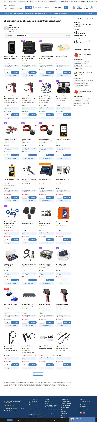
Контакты (47, 401)
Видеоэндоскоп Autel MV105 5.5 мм (27, 347)
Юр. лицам (44, 1)
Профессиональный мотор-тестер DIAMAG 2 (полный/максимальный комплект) (45, 97)
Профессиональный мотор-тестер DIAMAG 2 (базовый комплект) (45, 265)
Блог (62, 409)
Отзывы (63, 417)
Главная (6, 17)
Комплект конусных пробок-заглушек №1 (45, 222)
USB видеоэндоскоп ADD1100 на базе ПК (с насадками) (62, 347)
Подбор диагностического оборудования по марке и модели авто (27, 17)
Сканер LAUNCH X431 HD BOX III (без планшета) (11, 57)
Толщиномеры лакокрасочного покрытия (34, 413)
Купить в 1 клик (12, 75)
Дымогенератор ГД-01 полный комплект (10, 140)
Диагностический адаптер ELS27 (61, 265)
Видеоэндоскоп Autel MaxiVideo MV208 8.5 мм (28, 97)
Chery (47, 17)
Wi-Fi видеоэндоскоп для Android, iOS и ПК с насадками (29, 265)
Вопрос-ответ (48, 403)
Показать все (38, 374)
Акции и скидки (65, 407)
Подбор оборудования (50, 413)
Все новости (89, 18)
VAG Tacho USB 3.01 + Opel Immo (88, 72)
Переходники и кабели (34, 411)
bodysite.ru (13, 410)
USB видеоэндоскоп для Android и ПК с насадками (46, 347)
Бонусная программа (66, 405)
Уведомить (64, 280)
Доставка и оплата (66, 401)
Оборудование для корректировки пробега (36, 13)
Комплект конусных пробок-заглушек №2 (27, 222)
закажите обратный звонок (61, 388)
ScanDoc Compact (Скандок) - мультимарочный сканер (29, 140)
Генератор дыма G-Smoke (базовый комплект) (11, 222)
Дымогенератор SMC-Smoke (62, 222)
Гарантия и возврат (66, 403)
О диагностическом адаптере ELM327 (52, 410)
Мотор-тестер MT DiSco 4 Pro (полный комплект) (29, 57)
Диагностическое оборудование (14, 13)
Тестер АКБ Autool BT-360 (11, 179)
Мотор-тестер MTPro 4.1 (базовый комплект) (28, 305)
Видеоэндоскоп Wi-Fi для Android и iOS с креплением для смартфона (29, 180)
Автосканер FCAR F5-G (45, 179)
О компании (64, 413)
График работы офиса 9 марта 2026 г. (82, 41)
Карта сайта (21, 408)
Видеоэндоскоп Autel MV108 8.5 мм (10, 347)
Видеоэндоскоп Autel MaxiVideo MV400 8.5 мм (46, 305)
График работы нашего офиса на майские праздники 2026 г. (81, 33)
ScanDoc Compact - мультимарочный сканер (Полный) (46, 140)
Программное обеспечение (35, 416)
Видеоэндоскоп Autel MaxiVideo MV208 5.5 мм (11, 97)
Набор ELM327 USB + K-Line (10, 305)
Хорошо (10, 420)
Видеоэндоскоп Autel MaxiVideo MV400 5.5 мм (63, 305)
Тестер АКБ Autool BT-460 (63, 139)
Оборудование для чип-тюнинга (59, 13)
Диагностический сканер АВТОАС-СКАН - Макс (46, 57)
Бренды (46, 414)
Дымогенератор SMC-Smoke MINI (10, 265)
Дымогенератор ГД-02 (62, 179)
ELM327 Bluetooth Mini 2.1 (63, 56)
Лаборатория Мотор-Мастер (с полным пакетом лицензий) (62, 97)
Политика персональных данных (11, 408)
